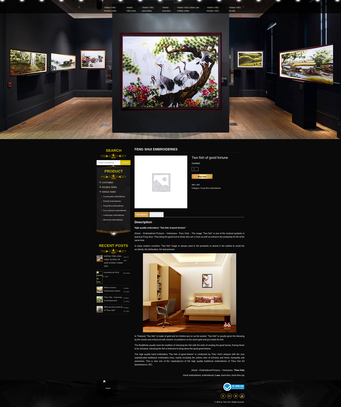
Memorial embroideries (113, 220)
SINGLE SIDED (109, 192)
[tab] (142, 214)
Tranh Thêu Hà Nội (235, 9)
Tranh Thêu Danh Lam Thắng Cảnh (188, 9)
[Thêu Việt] (99, 5)
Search (125, 162)
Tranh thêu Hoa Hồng (148, 9)
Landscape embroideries (113, 215)
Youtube (241, 396)
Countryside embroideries (114, 196)
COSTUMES (107, 182)
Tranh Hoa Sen (166, 9)
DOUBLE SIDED (109, 187)
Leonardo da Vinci (111, 272)
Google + (229, 396)
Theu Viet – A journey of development (113, 299)
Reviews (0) (156, 214)
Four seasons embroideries (114, 210)
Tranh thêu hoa (131, 9)
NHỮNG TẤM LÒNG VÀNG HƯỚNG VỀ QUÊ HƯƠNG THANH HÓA (113, 261)
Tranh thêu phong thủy (213, 9)
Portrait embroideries (112, 201)
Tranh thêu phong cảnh (110, 9)
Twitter (235, 396)
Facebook (223, 396)
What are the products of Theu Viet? (113, 308)
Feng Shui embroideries (113, 206)
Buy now (202, 176)
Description (141, 214)
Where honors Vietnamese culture (112, 289)
